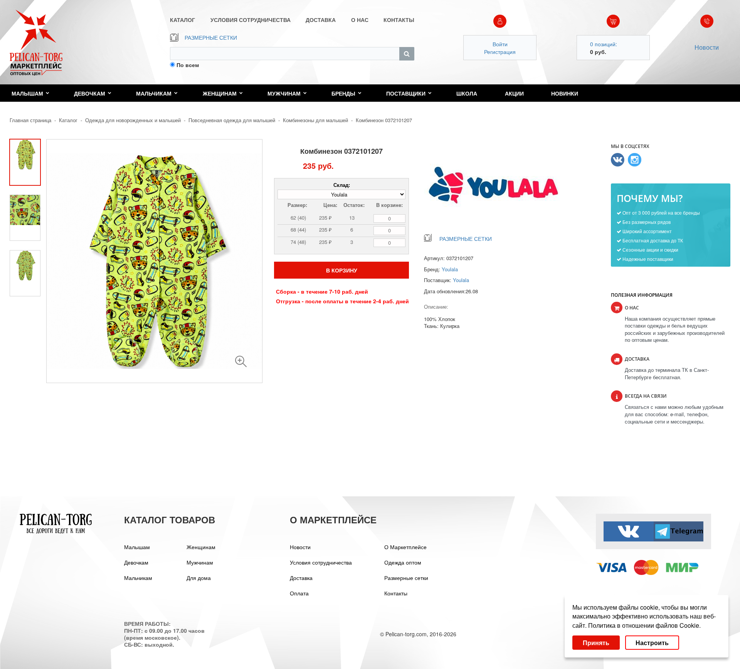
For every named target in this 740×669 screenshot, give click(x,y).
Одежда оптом (402, 562)
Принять (596, 642)
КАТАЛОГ (182, 19)
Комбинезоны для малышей (315, 120)
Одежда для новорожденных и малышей (133, 120)
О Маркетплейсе (405, 547)
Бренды (343, 93)
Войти (500, 44)
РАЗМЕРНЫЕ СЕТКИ (211, 37)
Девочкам (89, 93)
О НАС (359, 19)
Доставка (301, 578)
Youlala (450, 269)
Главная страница (30, 120)
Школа (466, 93)
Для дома (199, 578)
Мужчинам (284, 93)
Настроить (652, 642)
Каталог (68, 120)
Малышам (27, 93)
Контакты (395, 593)
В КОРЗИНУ (341, 270)
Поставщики (406, 93)
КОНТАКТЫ (398, 19)
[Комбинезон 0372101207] (241, 361)
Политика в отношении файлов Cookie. (644, 625)
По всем (188, 65)
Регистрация (500, 51)
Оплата (299, 593)
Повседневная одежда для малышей (231, 120)
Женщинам (220, 93)
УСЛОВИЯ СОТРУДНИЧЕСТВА (250, 19)
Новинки (564, 93)
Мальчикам (154, 93)
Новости (707, 47)
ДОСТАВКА (321, 19)
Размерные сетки (406, 578)
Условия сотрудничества (321, 562)
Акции (514, 93)
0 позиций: (603, 44)
